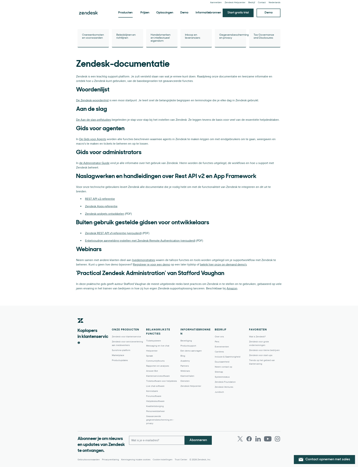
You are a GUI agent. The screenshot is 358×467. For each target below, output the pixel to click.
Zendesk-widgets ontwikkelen (104, 214)
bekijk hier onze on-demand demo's (223, 264)
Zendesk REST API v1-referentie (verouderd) (113, 233)
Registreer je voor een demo (151, 264)
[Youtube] (267, 439)
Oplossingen (164, 12)
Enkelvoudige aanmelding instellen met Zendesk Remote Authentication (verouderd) (140, 241)
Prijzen (144, 12)
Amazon (232, 288)
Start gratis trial (238, 12)
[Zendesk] (81, 326)
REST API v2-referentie (100, 199)
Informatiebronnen (208, 12)
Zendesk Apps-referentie (101, 206)
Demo (184, 12)
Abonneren (198, 440)
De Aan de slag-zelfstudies (93, 120)
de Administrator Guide (94, 163)
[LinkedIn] (258, 439)
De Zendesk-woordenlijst (92, 100)
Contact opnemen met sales (327, 459)
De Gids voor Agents (92, 139)
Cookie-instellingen (162, 459)
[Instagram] (277, 439)
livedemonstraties (143, 260)
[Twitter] (240, 439)
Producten (125, 12)
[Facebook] (249, 439)
